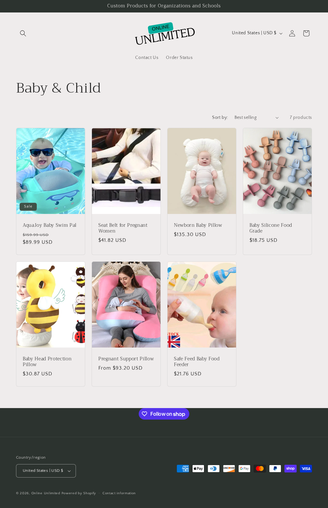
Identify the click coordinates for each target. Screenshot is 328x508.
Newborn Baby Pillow (198, 225)
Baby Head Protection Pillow (47, 361)
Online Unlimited (45, 493)
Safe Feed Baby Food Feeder (197, 361)
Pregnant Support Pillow (126, 359)
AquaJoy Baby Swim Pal (50, 225)
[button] (23, 33)
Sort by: (220, 117)
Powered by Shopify (79, 493)
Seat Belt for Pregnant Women (123, 228)
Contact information (119, 493)
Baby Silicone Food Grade (271, 228)
